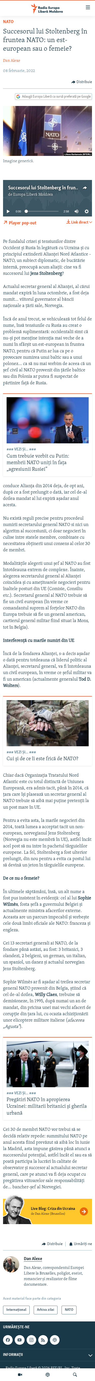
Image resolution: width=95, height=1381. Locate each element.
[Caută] (75, 1374)
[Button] (81, 82)
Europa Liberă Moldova (33, 195)
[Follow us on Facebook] (8, 1340)
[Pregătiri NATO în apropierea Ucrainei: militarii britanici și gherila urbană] (48, 1064)
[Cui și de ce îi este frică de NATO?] (48, 723)
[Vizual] (20, 1374)
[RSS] (43, 1340)
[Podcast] (47, 1374)
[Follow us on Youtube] (19, 1340)
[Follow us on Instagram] (31, 1340)
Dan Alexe (11, 61)
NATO (8, 22)
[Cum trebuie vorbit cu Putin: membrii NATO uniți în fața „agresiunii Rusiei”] (48, 420)
